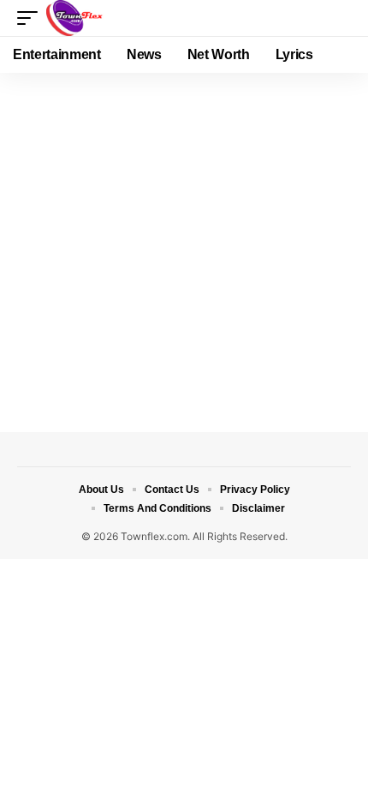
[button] (31, 18)
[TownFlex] (78, 18)
